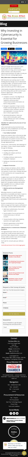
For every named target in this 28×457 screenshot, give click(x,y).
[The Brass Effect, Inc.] (14, 17)
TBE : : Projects (14, 397)
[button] (23, 2)
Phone (5, 302)
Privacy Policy (14, 404)
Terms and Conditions (14, 406)
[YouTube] (17, 413)
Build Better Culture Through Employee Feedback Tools (16, 279)
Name (5, 292)
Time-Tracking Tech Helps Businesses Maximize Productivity (15, 268)
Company (5, 308)
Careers (14, 391)
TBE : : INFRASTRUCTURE (14, 385)
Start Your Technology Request (14, 402)
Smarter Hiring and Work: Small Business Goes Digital (16, 273)
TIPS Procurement (14, 400)
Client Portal (14, 5)
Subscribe (14, 331)
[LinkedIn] (14, 413)
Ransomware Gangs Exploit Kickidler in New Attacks (15, 256)
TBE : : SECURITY (14, 387)
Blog (17, 455)
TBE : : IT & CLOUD (14, 389)
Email (5, 297)
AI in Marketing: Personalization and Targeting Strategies (16, 262)
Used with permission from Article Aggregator (13, 245)
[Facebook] (10, 413)
